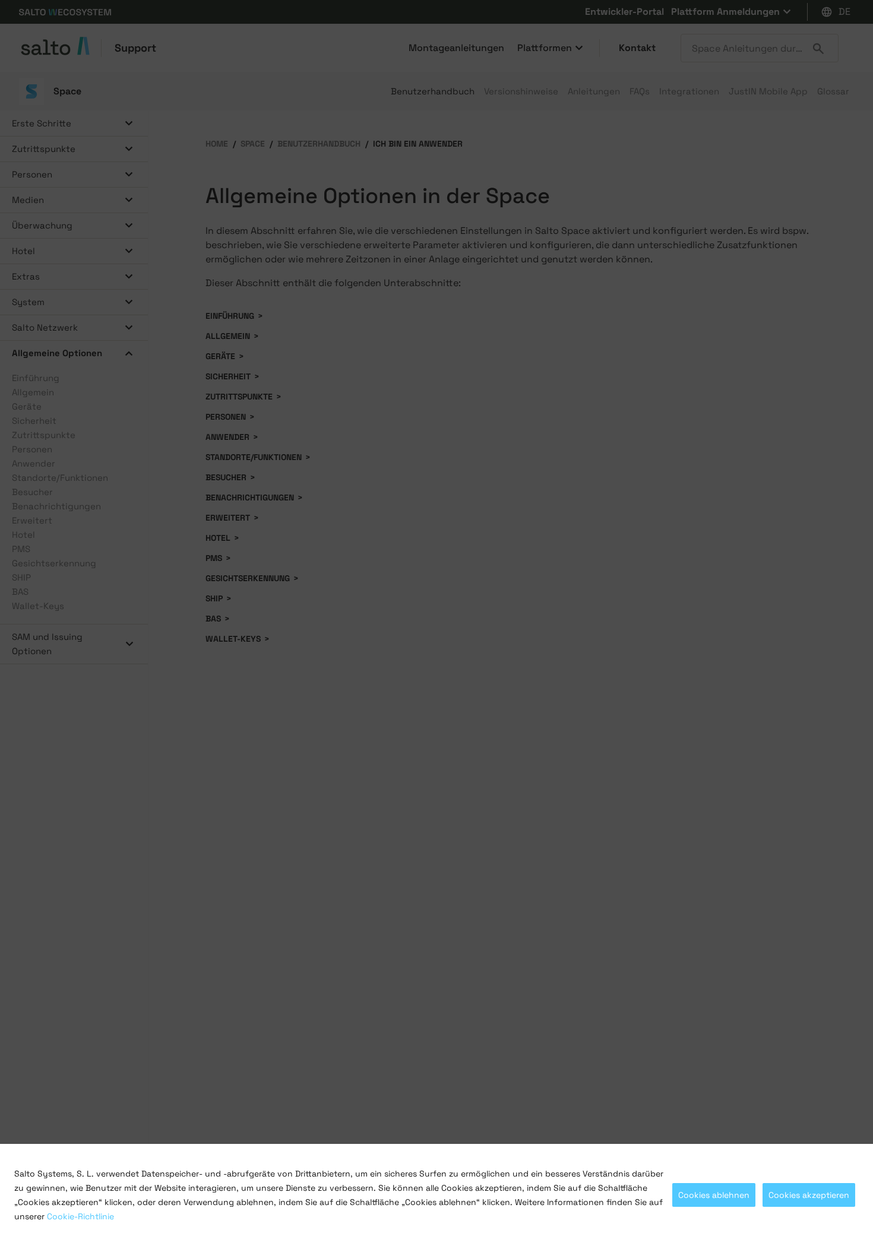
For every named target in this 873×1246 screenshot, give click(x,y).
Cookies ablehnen (713, 1195)
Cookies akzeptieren (808, 1195)
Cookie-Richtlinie (80, 1216)
